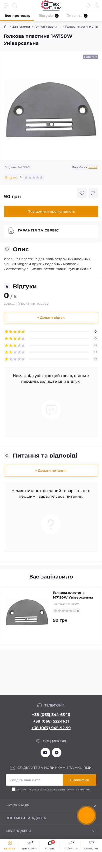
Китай (92, 167)
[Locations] (88, 5)
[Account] (96, 5)
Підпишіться (79, 780)
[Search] (14, 5)
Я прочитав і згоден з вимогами (54, 789)
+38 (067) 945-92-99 (51, 728)
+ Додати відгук (51, 317)
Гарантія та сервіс (38, 230)
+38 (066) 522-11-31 (51, 721)
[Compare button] (93, 193)
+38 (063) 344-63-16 (51, 714)
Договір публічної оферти (48, 789)
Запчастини (21, 26)
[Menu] (6, 5)
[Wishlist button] (82, 193)
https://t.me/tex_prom (56, 752)
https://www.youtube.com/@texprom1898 (45, 752)
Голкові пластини (47, 26)
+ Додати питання (51, 470)
